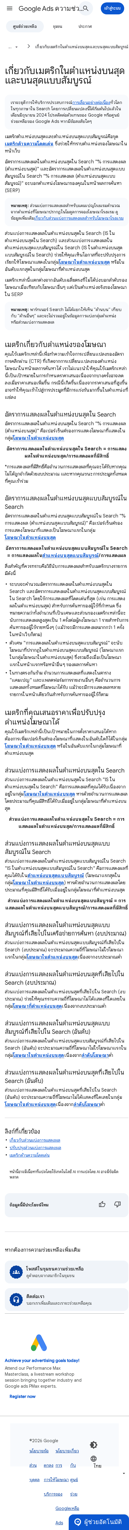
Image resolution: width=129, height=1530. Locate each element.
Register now (22, 1396)
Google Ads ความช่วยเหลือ (51, 8)
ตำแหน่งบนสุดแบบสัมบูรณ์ (70, 556)
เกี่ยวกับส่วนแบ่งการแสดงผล (35, 1140)
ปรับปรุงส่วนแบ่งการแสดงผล (35, 1147)
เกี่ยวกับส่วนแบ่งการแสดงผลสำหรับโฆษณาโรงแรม (79, 218)
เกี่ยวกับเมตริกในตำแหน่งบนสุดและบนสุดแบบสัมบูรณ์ (81, 46)
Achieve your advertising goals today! (42, 1360)
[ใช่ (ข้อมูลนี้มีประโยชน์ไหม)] (102, 1205)
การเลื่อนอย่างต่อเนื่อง (91, 102)
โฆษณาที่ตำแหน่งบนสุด (37, 1006)
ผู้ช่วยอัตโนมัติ (103, 1522)
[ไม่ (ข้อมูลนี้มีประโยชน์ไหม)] (118, 1205)
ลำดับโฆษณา (95, 1055)
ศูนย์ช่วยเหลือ (25, 26)
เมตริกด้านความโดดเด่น (29, 144)
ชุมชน (57, 26)
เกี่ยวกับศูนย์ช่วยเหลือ (74, 1479)
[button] (9, 8)
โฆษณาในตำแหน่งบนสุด (84, 262)
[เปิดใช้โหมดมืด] (93, 1445)
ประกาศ (85, 26)
